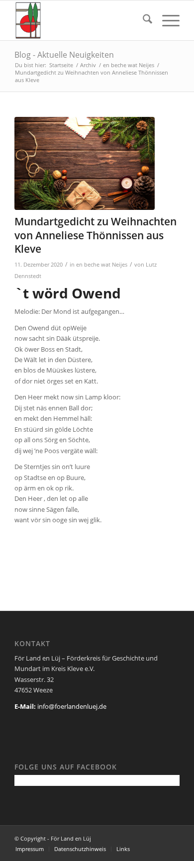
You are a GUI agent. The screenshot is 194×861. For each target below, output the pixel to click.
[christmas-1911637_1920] (84, 163)
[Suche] (142, 20)
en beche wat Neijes (101, 264)
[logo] (80, 20)
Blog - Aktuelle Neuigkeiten (64, 54)
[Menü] (166, 20)
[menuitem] (142, 20)
